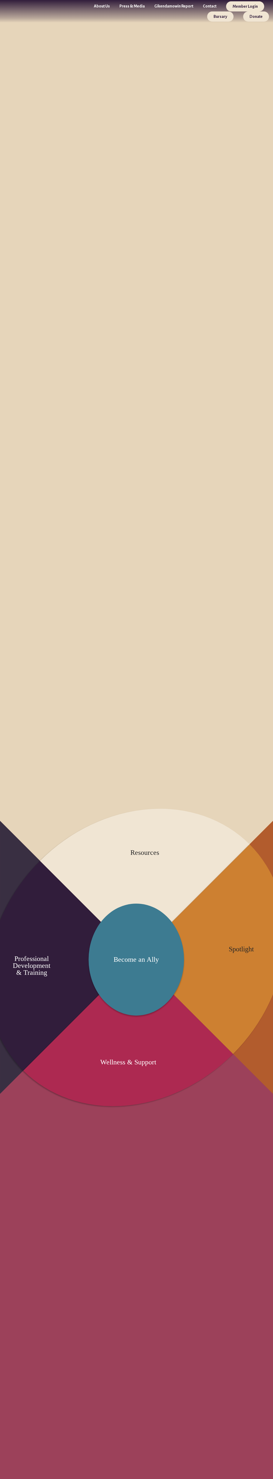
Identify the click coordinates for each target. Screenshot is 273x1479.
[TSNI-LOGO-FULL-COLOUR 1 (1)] (15, 11)
